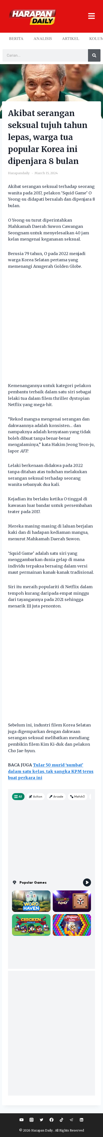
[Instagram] (32, 1120)
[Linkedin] (82, 1120)
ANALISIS (43, 38)
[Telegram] (72, 1120)
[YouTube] (22, 1120)
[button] (89, 16)
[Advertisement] (51, 329)
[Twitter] (42, 1120)
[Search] (94, 55)
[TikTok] (62, 1120)
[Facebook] (52, 1120)
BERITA (16, 38)
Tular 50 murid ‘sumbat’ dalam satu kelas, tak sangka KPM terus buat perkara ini (51, 771)
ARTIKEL (70, 38)
